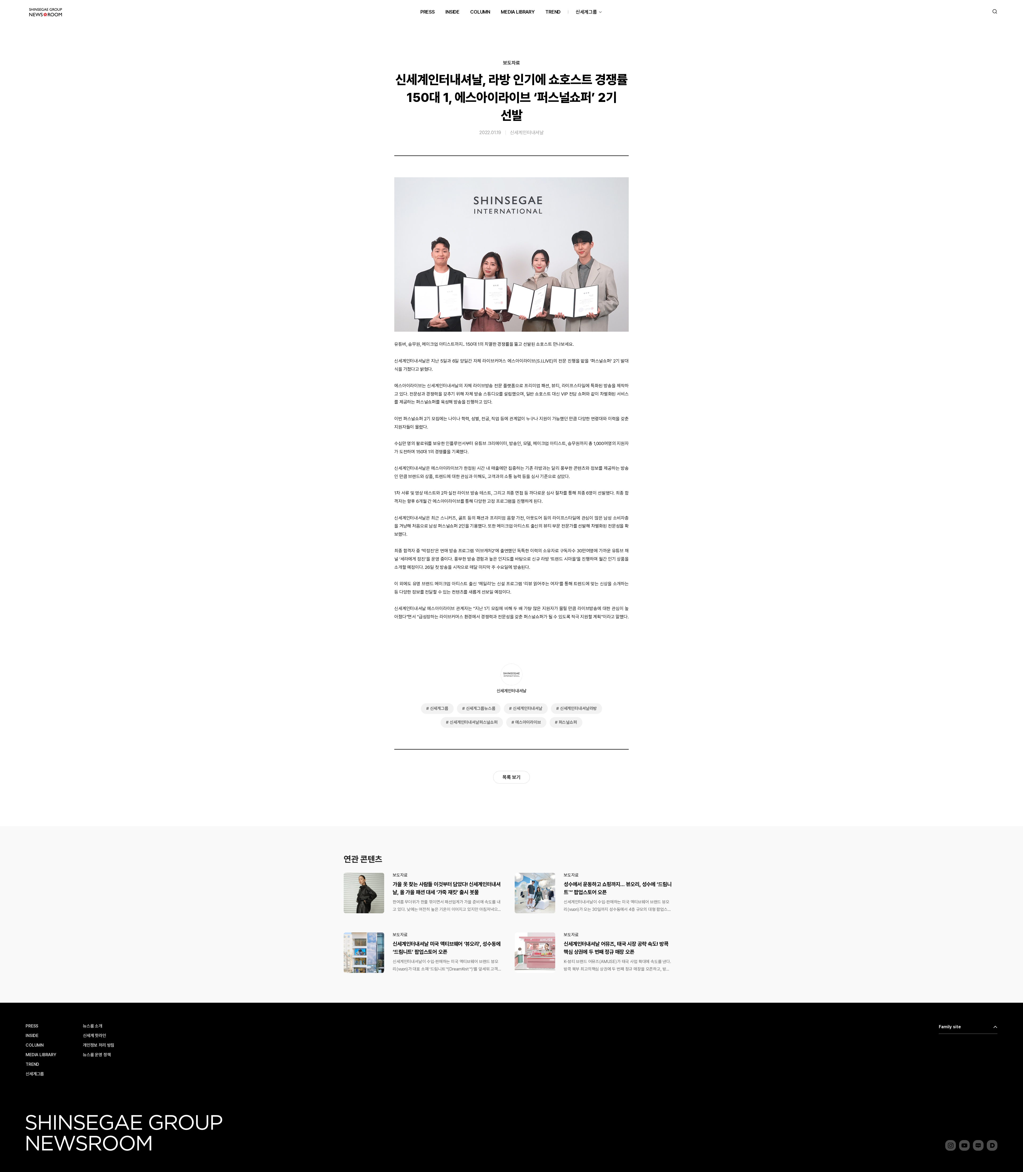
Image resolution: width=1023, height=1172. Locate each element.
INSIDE (452, 12)
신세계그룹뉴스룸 (481, 708)
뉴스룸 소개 (92, 1026)
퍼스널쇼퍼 (568, 722)
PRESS (427, 12)
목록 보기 (511, 777)
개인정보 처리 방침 (98, 1045)
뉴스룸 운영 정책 (97, 1055)
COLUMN (480, 12)
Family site (950, 1026)
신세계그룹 (586, 12)
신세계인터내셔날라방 (578, 708)
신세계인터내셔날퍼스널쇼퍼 (474, 722)
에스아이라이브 (528, 722)
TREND (553, 12)
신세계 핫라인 (94, 1036)
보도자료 (511, 62)
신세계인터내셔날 (527, 132)
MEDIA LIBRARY (518, 12)
